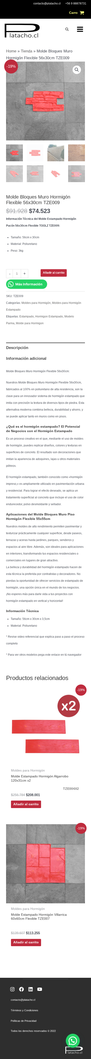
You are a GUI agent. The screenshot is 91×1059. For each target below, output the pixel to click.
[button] (67, 29)
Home (11, 51)
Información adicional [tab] (26, 358)
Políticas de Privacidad (23, 1020)
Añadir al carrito (53, 272)
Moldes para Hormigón (36, 303)
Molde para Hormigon (30, 323)
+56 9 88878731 (75, 3)
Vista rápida (45, 760)
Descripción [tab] (17, 348)
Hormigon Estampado (49, 316)
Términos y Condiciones (24, 1010)
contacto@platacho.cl (47, 3)
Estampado (26, 316)
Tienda (26, 51)
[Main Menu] (80, 29)
